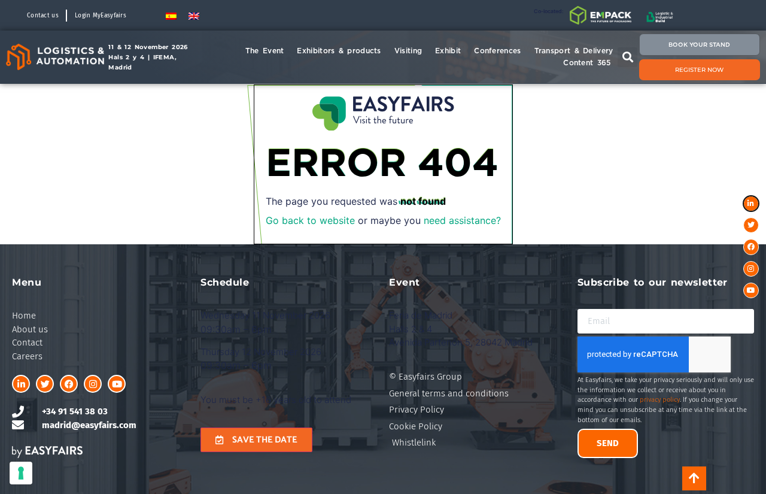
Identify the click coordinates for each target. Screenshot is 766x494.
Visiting (408, 51)
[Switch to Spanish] (171, 15)
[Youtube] (117, 384)
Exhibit (448, 51)
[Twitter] (45, 384)
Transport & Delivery (573, 51)
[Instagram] (93, 384)
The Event (264, 51)
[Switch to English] (194, 15)
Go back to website (310, 220)
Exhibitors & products (339, 51)
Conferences (497, 51)
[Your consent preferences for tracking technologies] (21, 473)
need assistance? (462, 220)
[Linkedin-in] (21, 384)
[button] (627, 57)
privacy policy (660, 400)
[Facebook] (69, 384)
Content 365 (586, 62)
